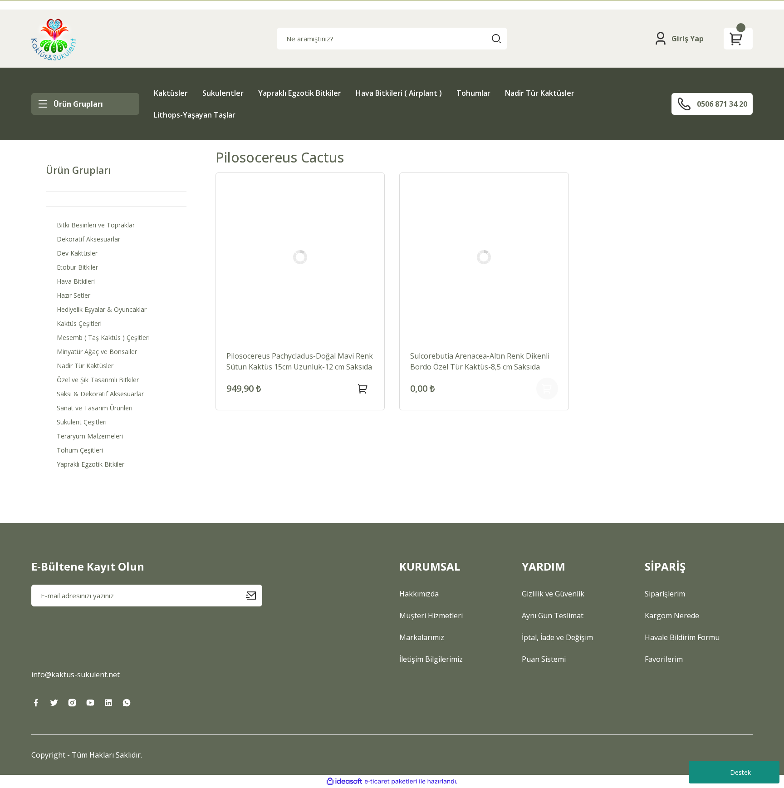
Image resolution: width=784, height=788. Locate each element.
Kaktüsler (171, 93)
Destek (740, 772)
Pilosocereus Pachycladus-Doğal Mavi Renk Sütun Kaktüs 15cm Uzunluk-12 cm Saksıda (299, 361)
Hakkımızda (419, 594)
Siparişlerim (665, 594)
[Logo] (53, 38)
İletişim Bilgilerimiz (431, 659)
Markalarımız (421, 637)
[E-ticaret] (390, 782)
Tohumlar (473, 93)
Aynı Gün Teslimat (552, 616)
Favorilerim (664, 659)
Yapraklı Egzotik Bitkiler (299, 93)
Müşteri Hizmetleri (431, 616)
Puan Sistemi (544, 659)
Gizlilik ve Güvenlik (553, 594)
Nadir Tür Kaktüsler (539, 93)
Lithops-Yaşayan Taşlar (194, 115)
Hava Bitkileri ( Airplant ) (399, 93)
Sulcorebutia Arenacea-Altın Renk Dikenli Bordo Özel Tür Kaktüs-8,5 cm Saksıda (479, 361)
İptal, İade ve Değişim (557, 637)
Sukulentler (223, 93)
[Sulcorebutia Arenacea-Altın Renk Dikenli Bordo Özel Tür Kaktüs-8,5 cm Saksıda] (484, 257)
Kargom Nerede (672, 616)
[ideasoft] (344, 781)
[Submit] (254, 595)
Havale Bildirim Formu (682, 637)
